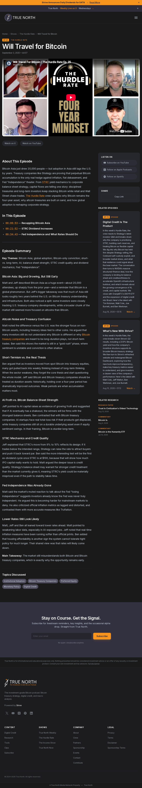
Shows (14, 34)
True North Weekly (47, 733)
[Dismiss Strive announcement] (139, 2)
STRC (45, 182)
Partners (77, 743)
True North (88, 785)
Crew (75, 738)
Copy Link (119, 196)
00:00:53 (12, 223)
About (76, 733)
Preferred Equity (69, 581)
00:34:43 (12, 234)
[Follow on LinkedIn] (31, 713)
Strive (19, 705)
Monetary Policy (12, 586)
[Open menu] (136, 17)
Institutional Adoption (14, 581)
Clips (6, 748)
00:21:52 (12, 228)
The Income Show (47, 743)
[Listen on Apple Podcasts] (19, 713)
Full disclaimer (93, 664)
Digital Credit (30, 586)
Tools (7, 743)
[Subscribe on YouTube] (13, 713)
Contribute (78, 763)
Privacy (111, 733)
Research (8, 738)
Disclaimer (112, 743)
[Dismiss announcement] (138, 8)
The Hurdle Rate (27, 34)
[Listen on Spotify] (25, 713)
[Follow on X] (7, 713)
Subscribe (102, 636)
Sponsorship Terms (116, 748)
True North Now (46, 748)
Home (5, 34)
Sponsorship (79, 748)
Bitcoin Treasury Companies (43, 581)
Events (76, 753)
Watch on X (10, 143)
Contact (76, 758)
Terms (110, 738)
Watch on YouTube (31, 143)
